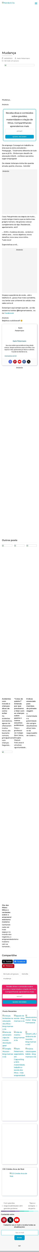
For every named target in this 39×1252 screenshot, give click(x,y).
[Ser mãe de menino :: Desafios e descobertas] (19, 1036)
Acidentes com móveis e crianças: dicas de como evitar (6, 706)
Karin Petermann (23, 58)
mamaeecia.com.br (11, 356)
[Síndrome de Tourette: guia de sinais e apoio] (31, 1038)
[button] (36, 3)
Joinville (25, 974)
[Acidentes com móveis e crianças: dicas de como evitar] (7, 620)
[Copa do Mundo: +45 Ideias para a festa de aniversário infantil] (8, 1039)
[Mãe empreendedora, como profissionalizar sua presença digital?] (19, 1062)
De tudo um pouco (11, 61)
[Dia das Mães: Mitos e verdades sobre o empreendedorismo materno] (7, 826)
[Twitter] (28, 361)
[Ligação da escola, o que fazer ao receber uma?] (19, 1018)
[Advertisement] (19, 27)
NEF (19, 1246)
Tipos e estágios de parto (30, 1206)
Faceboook (9, 313)
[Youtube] (19, 361)
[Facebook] (24, 361)
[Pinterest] (15, 361)
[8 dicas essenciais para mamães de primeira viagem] (31, 620)
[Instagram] (10, 361)
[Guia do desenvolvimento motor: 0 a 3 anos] (31, 1019)
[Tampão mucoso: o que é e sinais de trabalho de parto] (8, 1053)
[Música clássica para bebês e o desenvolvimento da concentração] (31, 1053)
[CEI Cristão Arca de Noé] (19, 1183)
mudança (7, 979)
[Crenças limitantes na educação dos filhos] (8, 1022)
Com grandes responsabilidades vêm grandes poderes (12, 1206)
